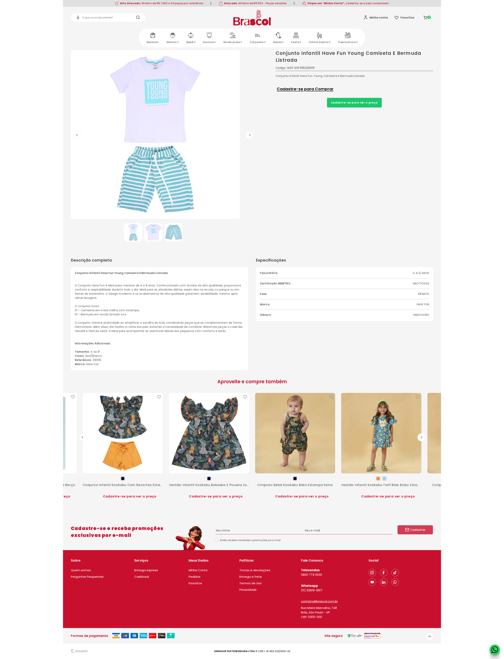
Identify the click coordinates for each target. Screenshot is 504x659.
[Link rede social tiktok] (395, 572)
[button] (133, 232)
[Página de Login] (376, 17)
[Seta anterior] (77, 135)
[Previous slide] (83, 437)
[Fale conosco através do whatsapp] (495, 650)
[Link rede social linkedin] (383, 582)
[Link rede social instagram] (372, 572)
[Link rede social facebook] (383, 572)
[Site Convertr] (88, 651)
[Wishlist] (404, 17)
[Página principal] (252, 17)
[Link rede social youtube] (372, 582)
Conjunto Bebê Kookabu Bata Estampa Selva (295, 484)
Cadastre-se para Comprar (305, 89)
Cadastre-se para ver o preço (354, 103)
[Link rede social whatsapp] (395, 582)
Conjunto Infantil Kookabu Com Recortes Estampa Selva (123, 484)
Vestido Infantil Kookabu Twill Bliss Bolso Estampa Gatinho (381, 484)
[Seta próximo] (249, 135)
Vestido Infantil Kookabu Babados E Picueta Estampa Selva (209, 484)
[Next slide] (421, 437)
